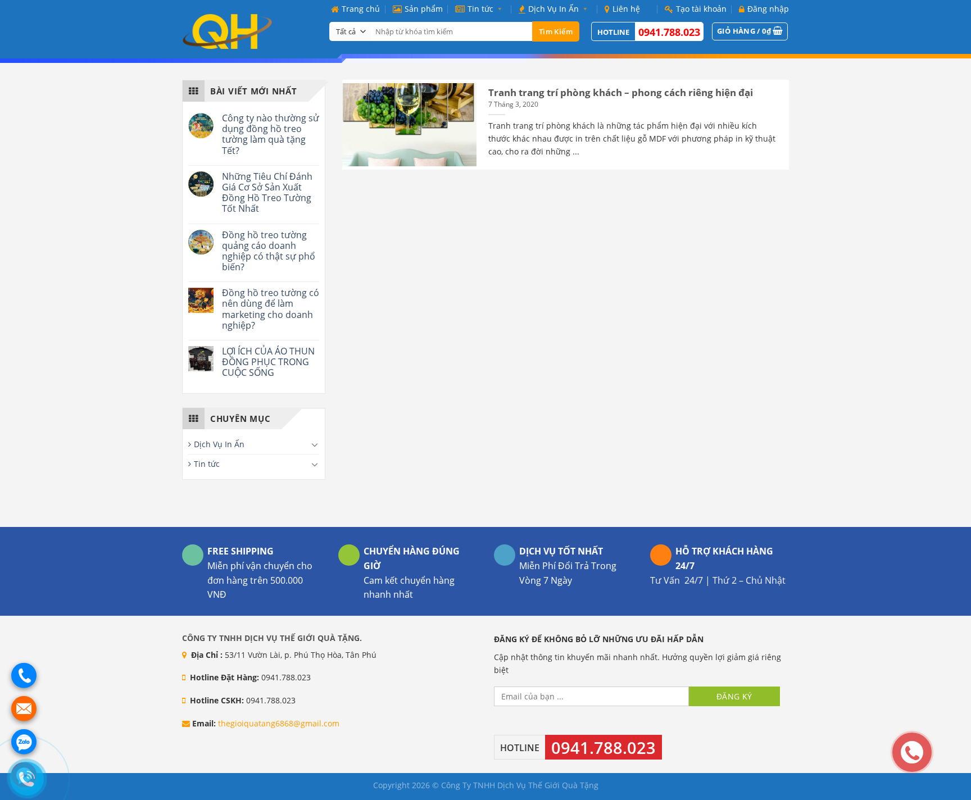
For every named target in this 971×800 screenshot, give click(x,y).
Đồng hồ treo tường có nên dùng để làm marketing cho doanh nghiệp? (270, 309)
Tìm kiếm (556, 31)
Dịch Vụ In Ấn (553, 8)
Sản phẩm (424, 8)
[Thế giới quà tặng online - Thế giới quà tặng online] (247, 31)
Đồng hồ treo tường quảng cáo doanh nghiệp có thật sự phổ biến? (268, 251)
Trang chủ (361, 8)
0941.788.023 (669, 32)
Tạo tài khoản (701, 8)
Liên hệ (626, 8)
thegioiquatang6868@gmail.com (278, 723)
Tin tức (480, 8)
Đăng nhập (768, 8)
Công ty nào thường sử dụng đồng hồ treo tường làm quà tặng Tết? (270, 134)
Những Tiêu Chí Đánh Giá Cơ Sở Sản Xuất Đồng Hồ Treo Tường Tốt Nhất (267, 193)
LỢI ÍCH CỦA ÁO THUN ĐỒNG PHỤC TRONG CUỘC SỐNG (268, 362)
